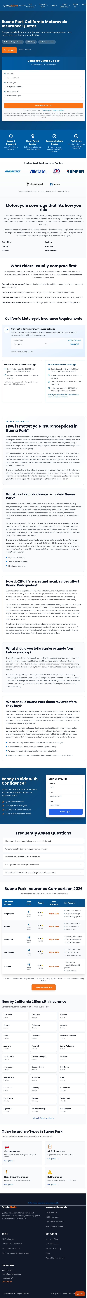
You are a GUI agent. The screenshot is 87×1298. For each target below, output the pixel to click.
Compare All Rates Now (43, 987)
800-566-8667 (7, 1270)
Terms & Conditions (58, 110)
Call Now (11, 50)
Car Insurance (50, 1212)
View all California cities (54, 1258)
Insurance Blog (51, 1239)
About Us (75, 5)
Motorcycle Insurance (54, 1226)
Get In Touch (7, 1282)
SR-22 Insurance (51, 1217)
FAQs (47, 1253)
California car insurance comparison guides (43, 1203)
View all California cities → (43, 1118)
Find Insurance (30, 5)
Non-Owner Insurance (54, 1222)
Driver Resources (64, 5)
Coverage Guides (52, 1244)
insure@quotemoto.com (11, 1274)
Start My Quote (41, 105)
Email (51, 792)
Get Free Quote (65, 812)
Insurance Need (12, 92)
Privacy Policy (46, 110)
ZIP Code (10, 74)
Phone (51, 801)
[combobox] (43, 87)
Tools (53, 5)
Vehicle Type (11, 83)
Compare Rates (42, 5)
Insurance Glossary (53, 1248)
